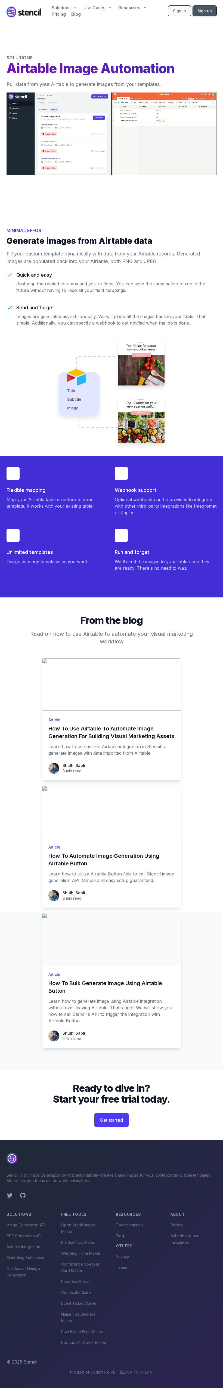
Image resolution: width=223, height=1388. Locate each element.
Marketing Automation (26, 1257)
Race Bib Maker (75, 1281)
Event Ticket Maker (78, 1303)
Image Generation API (26, 1225)
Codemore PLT (103, 1372)
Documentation (129, 1225)
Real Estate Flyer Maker (82, 1331)
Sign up (204, 10)
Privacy (122, 1256)
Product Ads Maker (78, 1242)
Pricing (59, 14)
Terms (121, 1267)
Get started (111, 1120)
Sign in (179, 10)
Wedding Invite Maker (81, 1253)
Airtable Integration (23, 1246)
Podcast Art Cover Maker (84, 1342)
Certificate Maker (76, 1292)
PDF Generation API (24, 1235)
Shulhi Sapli (74, 765)
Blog (76, 14)
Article (54, 719)
